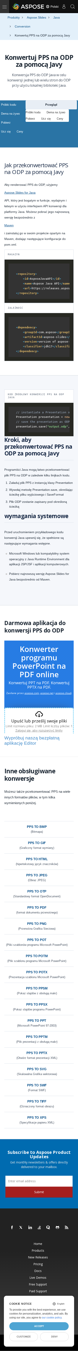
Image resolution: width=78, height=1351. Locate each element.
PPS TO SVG (37, 1069)
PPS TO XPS (36, 1117)
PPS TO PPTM (36, 1037)
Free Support (38, 1284)
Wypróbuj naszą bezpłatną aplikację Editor (32, 740)
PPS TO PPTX (36, 1053)
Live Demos (37, 1277)
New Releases (38, 1257)
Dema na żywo (10, 113)
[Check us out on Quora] (48, 1227)
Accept (39, 1326)
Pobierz (6, 122)
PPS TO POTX (36, 972)
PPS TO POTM (37, 956)
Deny (54, 1336)
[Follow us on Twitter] (21, 1227)
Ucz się (6, 131)
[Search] (72, 6)
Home (38, 1244)
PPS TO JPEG (36, 875)
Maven (9, 225)
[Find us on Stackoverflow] (39, 1227)
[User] (64, 6)
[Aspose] (28, 6)
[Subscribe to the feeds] (67, 1227)
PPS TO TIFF (36, 1101)
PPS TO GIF (37, 843)
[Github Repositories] (57, 1227)
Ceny (20, 131)
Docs (38, 1271)
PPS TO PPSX (36, 1004)
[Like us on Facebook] (12, 1227)
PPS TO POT (37, 940)
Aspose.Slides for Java (20, 192)
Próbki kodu (8, 104)
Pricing (38, 1264)
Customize (24, 1336)
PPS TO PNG (37, 923)
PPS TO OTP (37, 891)
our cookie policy (52, 1317)
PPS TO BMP (37, 827)
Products (38, 1250)
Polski (54, 6)
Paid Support (38, 1291)
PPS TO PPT (37, 1020)
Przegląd (51, 104)
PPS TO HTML (36, 859)
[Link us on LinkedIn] (30, 1227)
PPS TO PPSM (37, 988)
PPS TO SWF (37, 1085)
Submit (39, 1192)
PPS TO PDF (36, 907)
